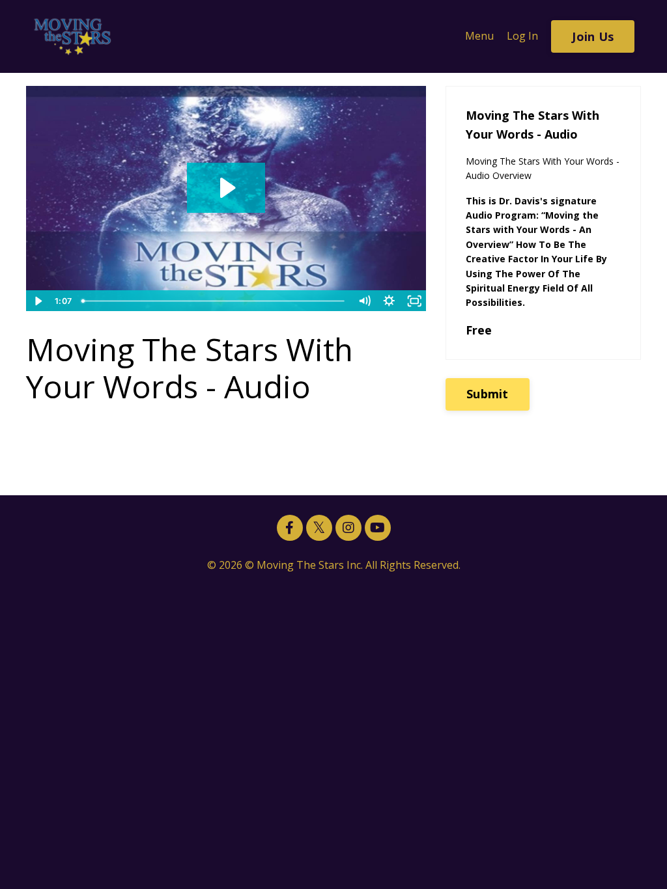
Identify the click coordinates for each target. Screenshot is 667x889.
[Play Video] (38, 301)
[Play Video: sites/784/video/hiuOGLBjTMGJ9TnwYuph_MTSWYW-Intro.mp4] (226, 188)
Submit (487, 394)
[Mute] (364, 301)
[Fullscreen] (414, 301)
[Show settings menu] (389, 301)
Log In (522, 36)
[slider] (214, 301)
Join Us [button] (593, 36)
